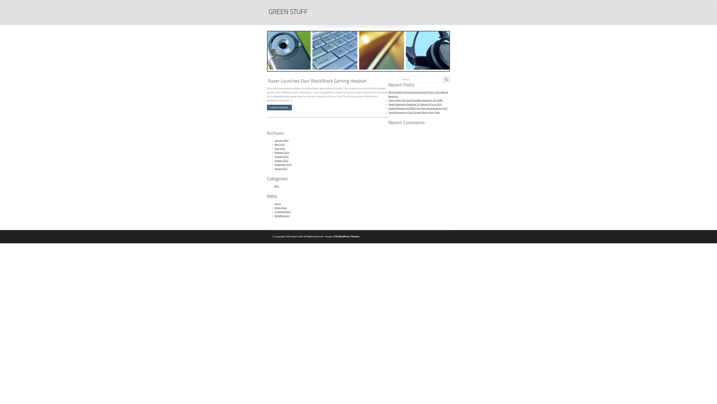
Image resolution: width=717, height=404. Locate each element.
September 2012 (282, 164)
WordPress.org (282, 216)
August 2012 (280, 169)
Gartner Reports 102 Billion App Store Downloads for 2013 (418, 108)
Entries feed (280, 208)
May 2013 (279, 144)
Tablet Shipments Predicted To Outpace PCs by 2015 (415, 104)
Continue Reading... (279, 107)
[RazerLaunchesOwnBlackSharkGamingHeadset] (317, 80)
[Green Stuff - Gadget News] (288, 12)
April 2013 (279, 148)
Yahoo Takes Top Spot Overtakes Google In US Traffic (415, 100)
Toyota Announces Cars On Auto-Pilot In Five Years (414, 112)
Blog (276, 186)
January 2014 (281, 140)
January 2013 (281, 156)
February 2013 (281, 152)
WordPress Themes (348, 236)
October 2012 (281, 161)
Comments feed (282, 212)
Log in (277, 204)
